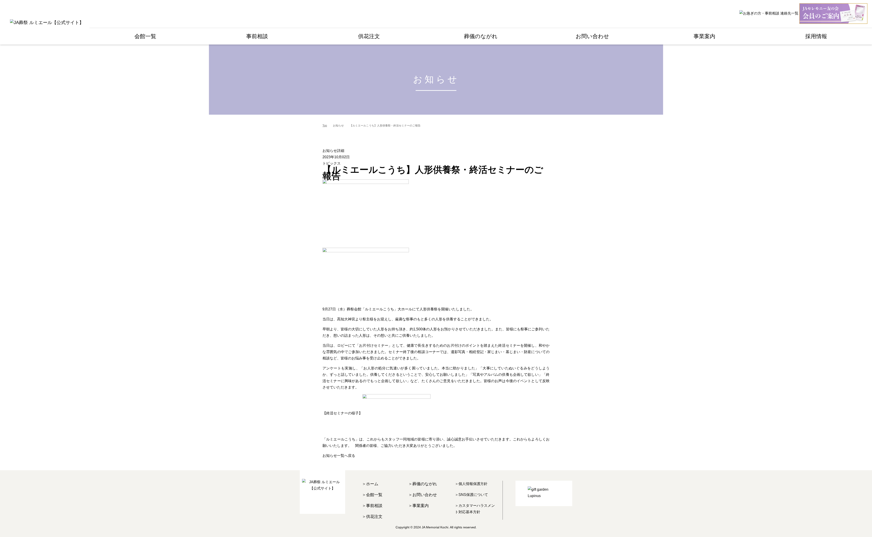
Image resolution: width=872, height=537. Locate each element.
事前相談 (374, 505)
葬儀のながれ (424, 484)
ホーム (372, 484)
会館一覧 (145, 36)
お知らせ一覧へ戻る (338, 456)
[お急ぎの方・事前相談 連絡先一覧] (768, 13)
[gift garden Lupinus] (543, 493)
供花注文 (374, 516)
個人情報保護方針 (473, 484)
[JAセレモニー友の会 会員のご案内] (833, 13)
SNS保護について (473, 495)
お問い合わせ (592, 36)
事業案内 (420, 505)
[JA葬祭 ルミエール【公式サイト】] (47, 22)
